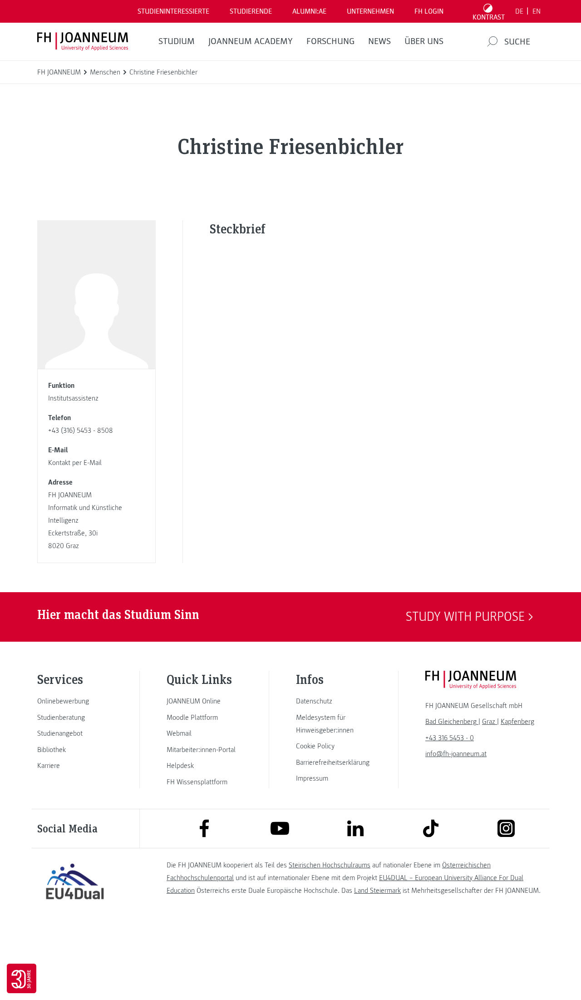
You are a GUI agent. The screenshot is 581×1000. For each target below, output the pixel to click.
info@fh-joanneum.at (456, 753)
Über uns (423, 41)
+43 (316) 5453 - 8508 (80, 430)
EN (536, 11)
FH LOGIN (428, 11)
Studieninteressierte (173, 11)
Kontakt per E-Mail (75, 462)
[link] (75, 701)
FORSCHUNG (330, 41)
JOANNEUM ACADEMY (250, 41)
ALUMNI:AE (309, 11)
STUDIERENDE (251, 11)
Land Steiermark (377, 890)
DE (519, 11)
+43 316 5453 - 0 (449, 738)
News (379, 41)
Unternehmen (370, 11)
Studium (176, 41)
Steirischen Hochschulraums (329, 865)
